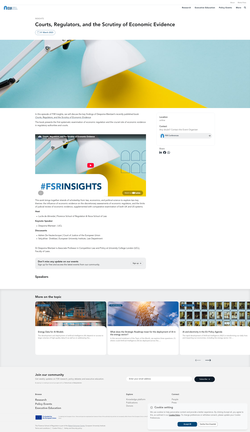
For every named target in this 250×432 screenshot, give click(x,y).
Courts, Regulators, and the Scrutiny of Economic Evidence (63, 117)
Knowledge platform (136, 399)
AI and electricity (43, 305)
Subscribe (203, 379)
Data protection (78, 383)
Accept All (187, 424)
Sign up (136, 263)
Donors (129, 406)
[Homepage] (10, 8)
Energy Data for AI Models (50, 332)
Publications (132, 403)
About (232, 3)
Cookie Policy (57, 428)
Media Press (242, 3)
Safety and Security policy (73, 428)
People (175, 399)
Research (186, 8)
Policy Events (225, 8)
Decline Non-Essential (208, 424)
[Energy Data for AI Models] (70, 315)
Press (174, 403)
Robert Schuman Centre (76, 426)
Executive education (205, 8)
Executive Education (48, 408)
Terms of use (67, 383)
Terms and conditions (42, 428)
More (238, 8)
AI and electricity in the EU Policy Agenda (202, 332)
